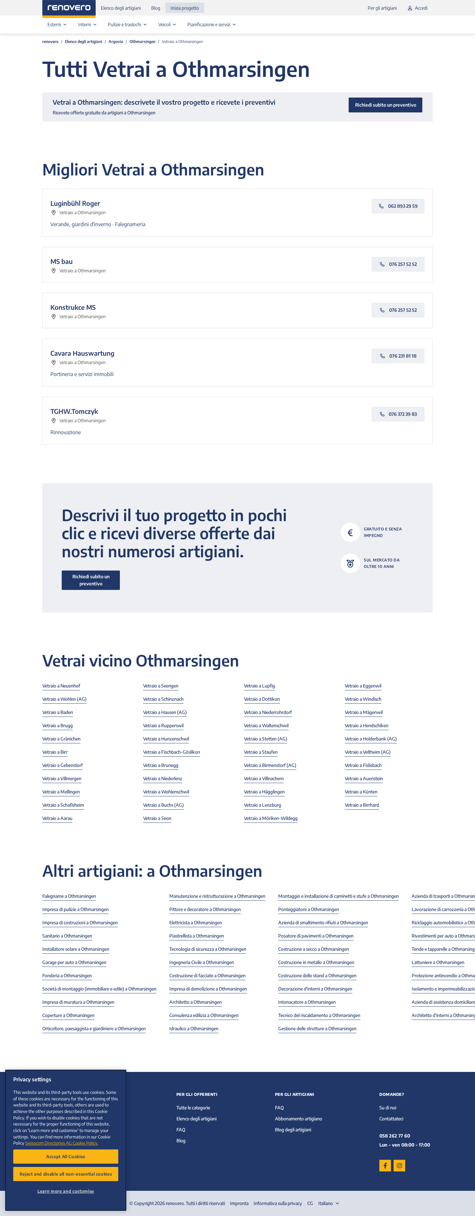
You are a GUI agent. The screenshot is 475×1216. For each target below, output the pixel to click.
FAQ (180, 1129)
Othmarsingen (142, 41)
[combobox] (329, 1203)
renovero (50, 41)
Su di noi (387, 1107)
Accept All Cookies (65, 1156)
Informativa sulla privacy (278, 1203)
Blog (155, 8)
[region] (65, 1140)
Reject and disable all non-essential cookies (66, 1174)
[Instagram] (399, 1165)
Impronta (239, 1203)
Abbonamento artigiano (298, 1118)
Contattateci (391, 1118)
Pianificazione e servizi (209, 24)
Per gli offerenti (197, 1094)
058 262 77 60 (394, 1135)
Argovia (116, 41)
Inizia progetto (185, 8)
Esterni (55, 24)
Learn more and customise (65, 1191)
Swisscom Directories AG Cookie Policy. (61, 1143)
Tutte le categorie (193, 1107)
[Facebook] (385, 1165)
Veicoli (165, 24)
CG (310, 1203)
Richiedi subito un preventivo (91, 580)
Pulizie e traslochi (125, 24)
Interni (85, 24)
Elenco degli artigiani (121, 8)
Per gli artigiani (382, 8)
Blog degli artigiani (293, 1129)
